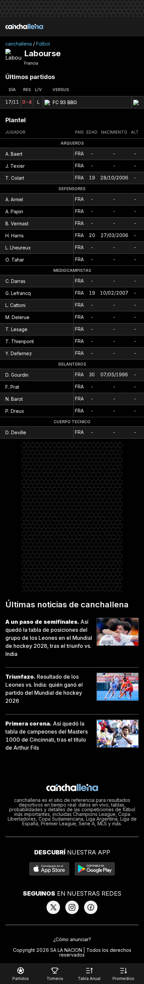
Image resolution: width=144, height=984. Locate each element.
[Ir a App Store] (49, 868)
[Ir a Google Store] (95, 868)
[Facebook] (90, 907)
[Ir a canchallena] (24, 26)
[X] (53, 907)
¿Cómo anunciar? (72, 939)
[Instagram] (72, 907)
